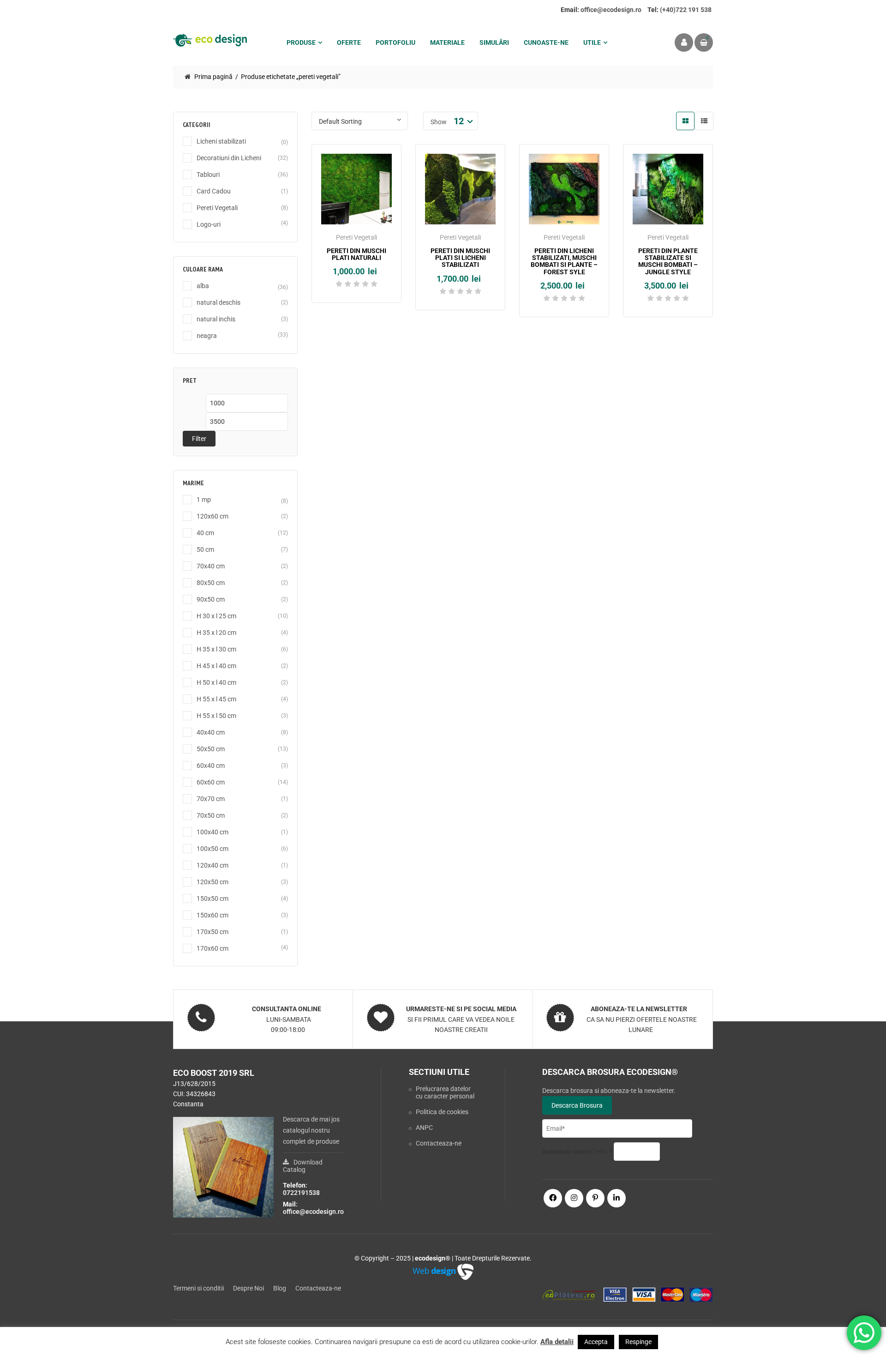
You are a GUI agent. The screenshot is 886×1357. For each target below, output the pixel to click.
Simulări (494, 42)
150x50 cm (212, 898)
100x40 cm (212, 832)
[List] (704, 121)
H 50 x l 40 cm (216, 682)
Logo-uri (209, 224)
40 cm (205, 533)
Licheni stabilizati (221, 141)
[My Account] (684, 42)
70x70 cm (211, 798)
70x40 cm (211, 566)
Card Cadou (214, 191)
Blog (279, 1288)
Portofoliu (395, 42)
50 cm (205, 549)
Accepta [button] (596, 1341)
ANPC (424, 1127)
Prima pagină (213, 76)
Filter (199, 438)
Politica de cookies (442, 1112)
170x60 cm (212, 948)
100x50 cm (212, 848)
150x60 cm (212, 915)
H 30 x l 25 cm (216, 616)
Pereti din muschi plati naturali (356, 254)
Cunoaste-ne (546, 42)
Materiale (447, 42)
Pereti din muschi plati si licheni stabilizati (460, 258)
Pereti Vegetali (217, 207)
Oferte (349, 42)
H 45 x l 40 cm (216, 665)
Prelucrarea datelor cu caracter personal (445, 1092)
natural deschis (218, 302)
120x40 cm (212, 865)
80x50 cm (211, 582)
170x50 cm (212, 931)
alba (203, 285)
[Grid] (685, 121)
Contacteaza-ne (438, 1143)
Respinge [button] (638, 1341)
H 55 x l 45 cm (216, 699)
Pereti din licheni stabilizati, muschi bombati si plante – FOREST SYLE (564, 261)
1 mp (204, 499)
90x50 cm (211, 599)
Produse (301, 42)
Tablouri (208, 174)
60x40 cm (211, 765)
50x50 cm (211, 749)
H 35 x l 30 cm (216, 649)
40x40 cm (211, 732)
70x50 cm (211, 815)
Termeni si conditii (198, 1288)
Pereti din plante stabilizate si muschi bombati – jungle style (668, 261)
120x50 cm (212, 882)
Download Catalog (303, 1165)
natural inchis (216, 319)
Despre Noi (248, 1288)
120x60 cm (212, 516)
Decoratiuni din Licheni (229, 158)
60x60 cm (211, 782)
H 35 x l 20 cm (216, 632)
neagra (207, 335)
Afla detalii (557, 1342)
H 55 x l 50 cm (216, 715)
